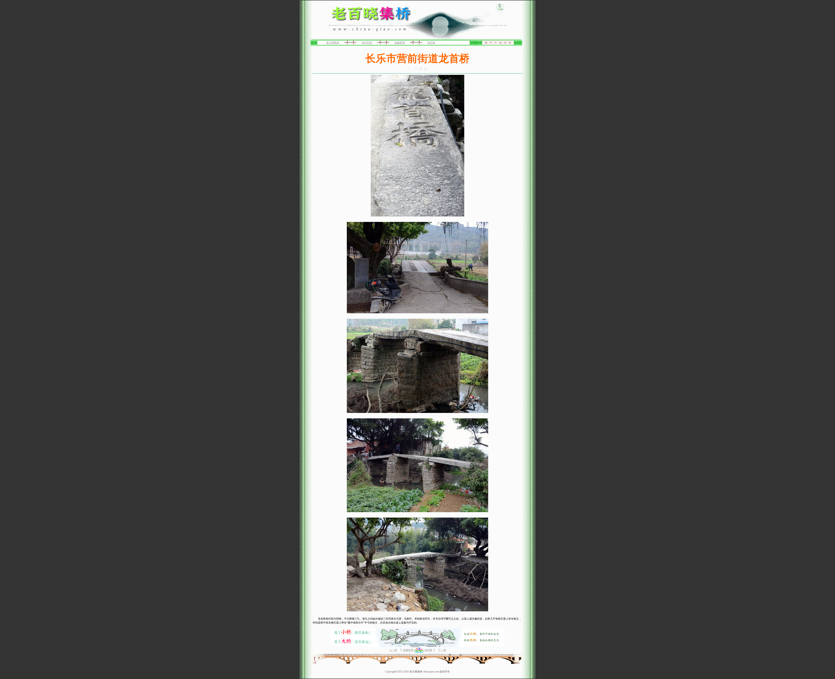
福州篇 (431, 42)
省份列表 (367, 42)
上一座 (393, 650)
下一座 (442, 650)
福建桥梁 (399, 42)
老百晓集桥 (332, 42)
